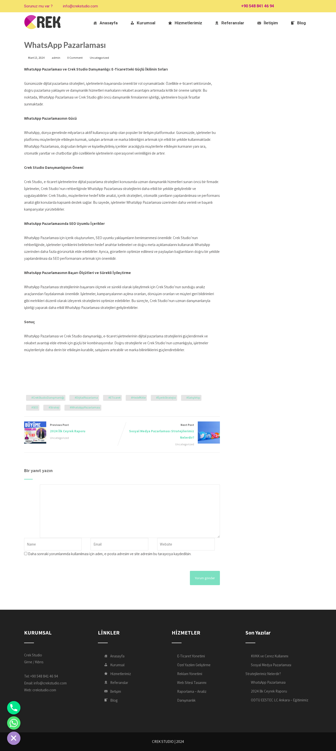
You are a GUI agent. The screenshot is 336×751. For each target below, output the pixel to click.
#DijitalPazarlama (86, 397)
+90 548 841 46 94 (257, 6)
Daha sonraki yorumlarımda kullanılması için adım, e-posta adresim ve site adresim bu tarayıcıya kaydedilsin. (109, 553)
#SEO (34, 407)
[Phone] (13, 707)
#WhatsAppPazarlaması (85, 407)
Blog (301, 22)
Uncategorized (99, 57)
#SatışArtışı (193, 397)
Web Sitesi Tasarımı (191, 682)
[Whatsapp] (13, 723)
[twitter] (290, 6)
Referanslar (232, 22)
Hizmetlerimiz (188, 22)
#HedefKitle (138, 397)
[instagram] (299, 6)
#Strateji (54, 407)
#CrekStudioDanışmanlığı (47, 397)
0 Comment (75, 57)
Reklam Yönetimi (189, 673)
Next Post (161, 431)
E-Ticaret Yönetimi (191, 656)
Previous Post (67, 428)
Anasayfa (109, 22)
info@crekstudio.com (80, 6)
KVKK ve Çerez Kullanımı (269, 656)
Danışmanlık (186, 700)
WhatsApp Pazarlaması (268, 682)
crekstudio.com (44, 690)
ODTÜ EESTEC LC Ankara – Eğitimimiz (279, 700)
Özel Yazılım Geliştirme (194, 665)
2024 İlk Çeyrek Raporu (269, 691)
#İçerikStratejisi (166, 397)
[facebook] (281, 6)
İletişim (271, 22)
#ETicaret (114, 397)
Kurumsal (146, 22)
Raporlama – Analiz (191, 691)
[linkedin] (307, 6)
